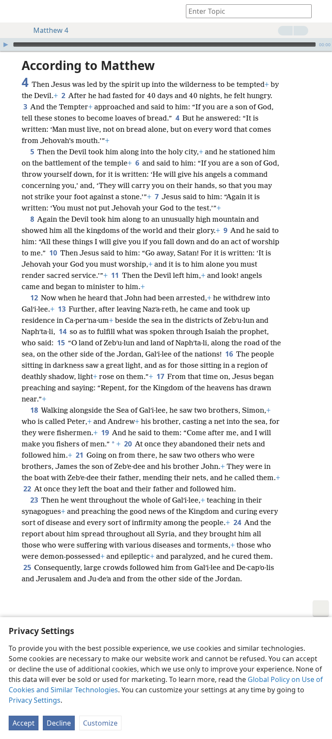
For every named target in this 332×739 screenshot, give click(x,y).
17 (161, 376)
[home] (13, 11)
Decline (59, 723)
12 (34, 298)
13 (62, 309)
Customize (100, 723)
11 (115, 275)
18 (34, 410)
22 (27, 489)
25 (27, 567)
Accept (24, 723)
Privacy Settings (35, 700)
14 (63, 331)
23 (34, 500)
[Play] (5, 44)
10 (53, 253)
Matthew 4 (50, 30)
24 (238, 522)
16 (229, 354)
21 (80, 455)
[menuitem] (13, 11)
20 (128, 444)
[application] (166, 44)
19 (105, 432)
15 (61, 342)
